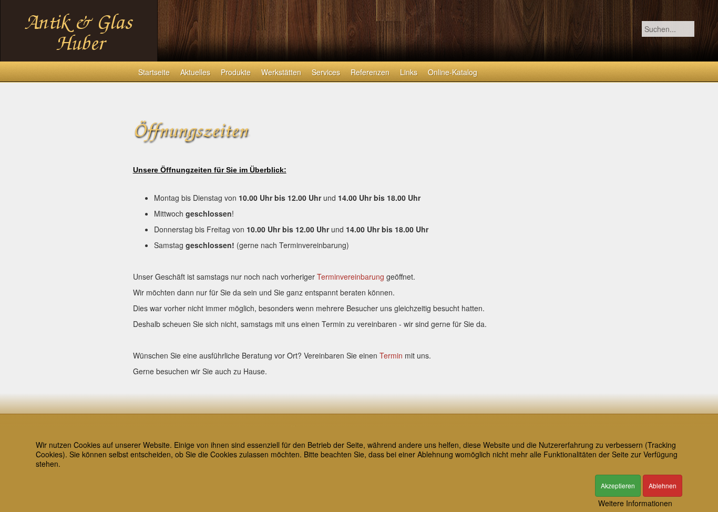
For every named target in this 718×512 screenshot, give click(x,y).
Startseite (154, 72)
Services (326, 72)
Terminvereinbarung (350, 276)
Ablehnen (662, 485)
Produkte (236, 72)
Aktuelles (195, 72)
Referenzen (370, 72)
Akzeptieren (618, 485)
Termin (391, 355)
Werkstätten (281, 72)
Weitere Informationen (635, 503)
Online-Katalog (452, 72)
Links (408, 72)
